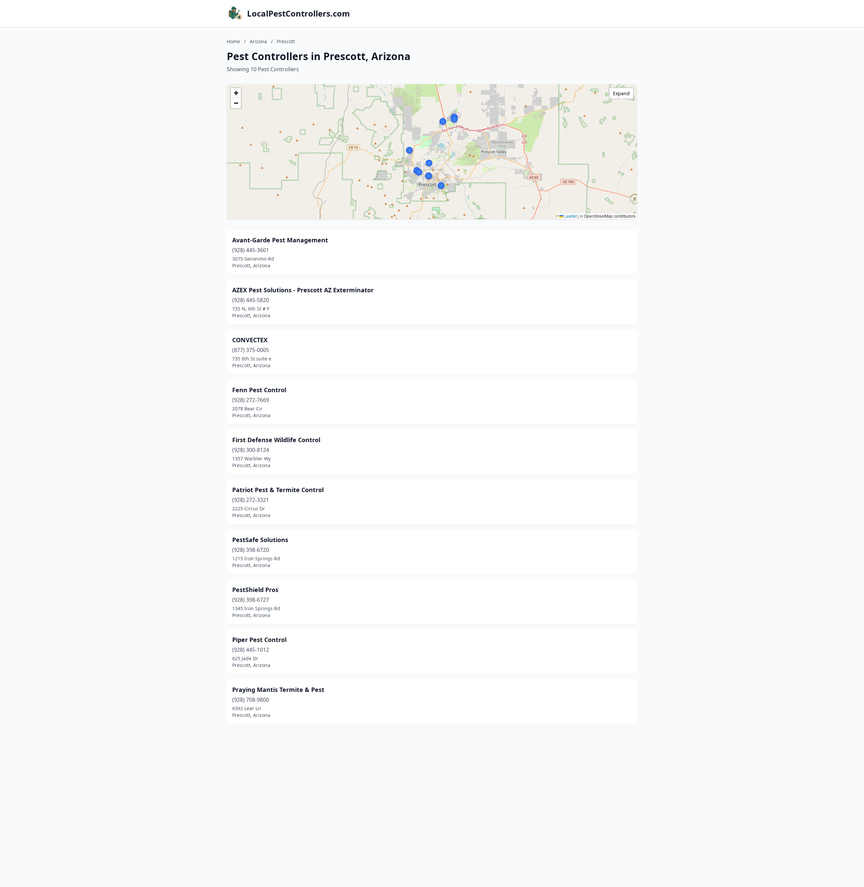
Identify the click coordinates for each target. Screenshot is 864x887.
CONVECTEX (250, 340)
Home (233, 41)
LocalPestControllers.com (298, 13)
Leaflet (570, 216)
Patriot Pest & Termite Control (278, 490)
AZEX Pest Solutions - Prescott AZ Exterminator (303, 290)
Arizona (258, 41)
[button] (409, 150)
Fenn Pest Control (259, 390)
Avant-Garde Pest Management (280, 240)
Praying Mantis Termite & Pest (278, 690)
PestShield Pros (255, 590)
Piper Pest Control (259, 640)
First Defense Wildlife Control (276, 440)
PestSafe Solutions (260, 540)
